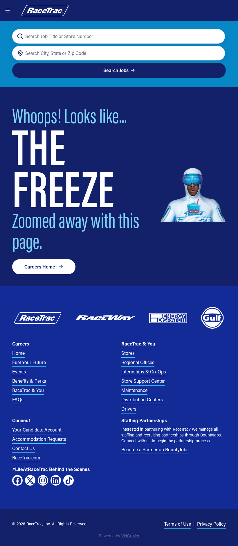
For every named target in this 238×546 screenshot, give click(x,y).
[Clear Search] (217, 36)
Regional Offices (137, 362)
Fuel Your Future (29, 362)
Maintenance (134, 390)
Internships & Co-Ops (143, 371)
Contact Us (23, 448)
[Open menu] (7, 10)
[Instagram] (43, 480)
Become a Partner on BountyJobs (155, 449)
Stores (128, 353)
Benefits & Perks (29, 381)
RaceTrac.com (26, 457)
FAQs (18, 399)
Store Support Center (143, 381)
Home (18, 353)
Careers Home (39, 267)
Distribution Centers (142, 399)
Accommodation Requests (39, 439)
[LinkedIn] (56, 480)
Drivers (128, 409)
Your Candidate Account (37, 430)
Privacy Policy (211, 524)
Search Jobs (116, 70)
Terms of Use (177, 524)
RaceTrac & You (28, 390)
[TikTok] (68, 480)
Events (19, 371)
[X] (30, 480)
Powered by (119, 535)
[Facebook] (17, 480)
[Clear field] (217, 53)
